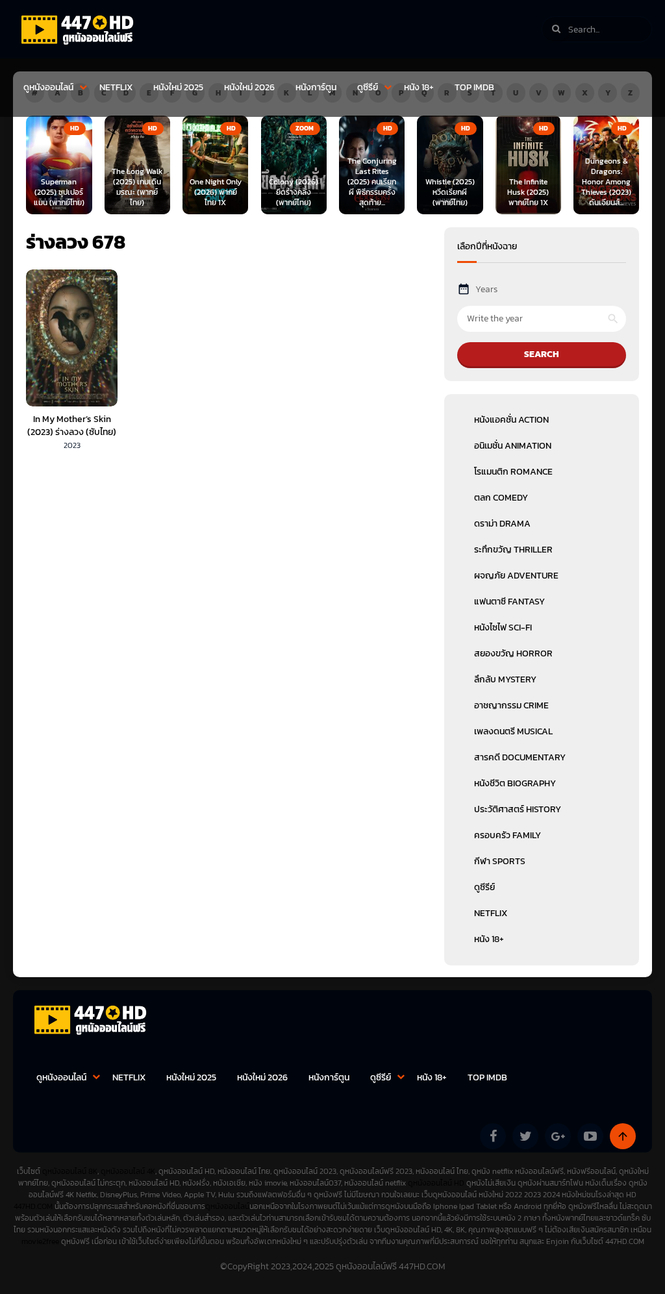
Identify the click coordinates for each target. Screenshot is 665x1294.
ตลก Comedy (501, 497)
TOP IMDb (474, 87)
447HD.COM (33, 1206)
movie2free (41, 1241)
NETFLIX (115, 87)
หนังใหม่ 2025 (178, 87)
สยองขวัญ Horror (513, 653)
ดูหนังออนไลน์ (48, 87)
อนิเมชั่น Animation (512, 446)
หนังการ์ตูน (315, 87)
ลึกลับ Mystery (505, 679)
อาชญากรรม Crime (511, 705)
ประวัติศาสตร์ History (517, 809)
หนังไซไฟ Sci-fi (503, 627)
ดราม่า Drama (502, 523)
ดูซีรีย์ (367, 87)
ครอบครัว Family (507, 835)
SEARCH (541, 354)
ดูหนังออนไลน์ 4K (128, 1171)
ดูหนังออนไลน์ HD (436, 1183)
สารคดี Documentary (520, 757)
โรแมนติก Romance (513, 472)
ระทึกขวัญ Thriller (513, 549)
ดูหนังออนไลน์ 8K (69, 1171)
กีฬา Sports (499, 861)
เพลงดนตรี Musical (513, 731)
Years (486, 289)
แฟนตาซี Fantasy (509, 601)
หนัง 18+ (419, 87)
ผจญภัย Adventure (516, 575)
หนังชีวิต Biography (515, 783)
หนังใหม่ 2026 (249, 87)
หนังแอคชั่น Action (511, 420)
